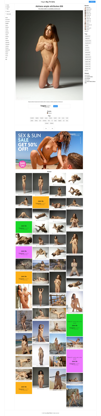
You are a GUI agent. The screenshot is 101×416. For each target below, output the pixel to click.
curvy (63, 118)
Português (7, 44)
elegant (59, 120)
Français (7, 40)
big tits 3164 (87, 36)
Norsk (6, 17)
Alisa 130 (88, 16)
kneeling (44, 120)
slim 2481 (87, 50)
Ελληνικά (7, 21)
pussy (46, 118)
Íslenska (7, 27)
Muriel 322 (88, 7)
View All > (86, 31)
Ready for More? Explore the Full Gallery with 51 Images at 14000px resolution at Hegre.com (45, 101)
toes (67, 120)
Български (7, 19)
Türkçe (6, 34)
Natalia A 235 (88, 9)
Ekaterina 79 (88, 28)
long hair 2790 (88, 40)
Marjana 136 (88, 13)
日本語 (6, 29)
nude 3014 (87, 38)
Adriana (50, 113)
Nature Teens (87, 79)
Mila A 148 (88, 12)
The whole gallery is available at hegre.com (49, 8)
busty (55, 120)
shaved (41, 118)
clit (63, 120)
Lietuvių (6, 30)
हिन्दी (6, 59)
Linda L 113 (88, 21)
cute (59, 118)
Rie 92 (87, 26)
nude (67, 118)
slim (40, 120)
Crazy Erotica (87, 75)
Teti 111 (87, 23)
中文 (6, 57)
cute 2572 (87, 47)
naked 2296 (87, 54)
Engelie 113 (88, 20)
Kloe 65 (87, 29)
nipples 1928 (87, 61)
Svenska (7, 32)
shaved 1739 (87, 66)
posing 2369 (87, 52)
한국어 (6, 55)
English (7, 23)
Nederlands (7, 49)
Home (8, 5)
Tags (8, 8)
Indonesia (7, 42)
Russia (50, 118)
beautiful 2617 (88, 43)
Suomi (6, 25)
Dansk (6, 53)
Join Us (92, 1)
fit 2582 (86, 45)
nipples (37, 118)
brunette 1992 (87, 59)
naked (32, 120)
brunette (32, 118)
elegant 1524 (87, 68)
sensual (46, 123)
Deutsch (7, 48)
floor (49, 120)
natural (55, 118)
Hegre (48, 1)
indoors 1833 (87, 64)
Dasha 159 (88, 10)
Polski (6, 38)
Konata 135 (88, 15)
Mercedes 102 (89, 24)
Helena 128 (88, 18)
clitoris (36, 120)
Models (8, 6)
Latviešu (7, 46)
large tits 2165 (88, 57)
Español (7, 36)
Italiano (6, 51)
